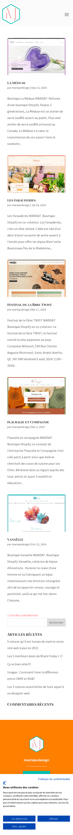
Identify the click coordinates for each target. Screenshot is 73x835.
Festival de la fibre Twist (29, 304)
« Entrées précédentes (22, 615)
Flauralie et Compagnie (28, 422)
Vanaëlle (15, 539)
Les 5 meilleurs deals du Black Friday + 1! (34, 656)
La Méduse (16, 83)
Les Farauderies (21, 200)
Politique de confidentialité (54, 779)
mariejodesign (20, 88)
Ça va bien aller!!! (19, 664)
